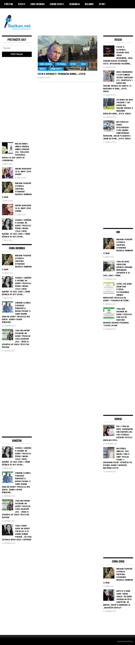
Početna (8, 4)
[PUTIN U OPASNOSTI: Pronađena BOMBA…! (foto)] (67, 53)
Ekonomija (74, 4)
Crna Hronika (37, 4)
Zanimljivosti (57, 4)
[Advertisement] (85, 19)
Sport (102, 4)
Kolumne (89, 4)
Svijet (83, 64)
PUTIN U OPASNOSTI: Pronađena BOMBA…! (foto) (61, 73)
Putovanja (61, 64)
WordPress (129, 641)
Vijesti (21, 4)
